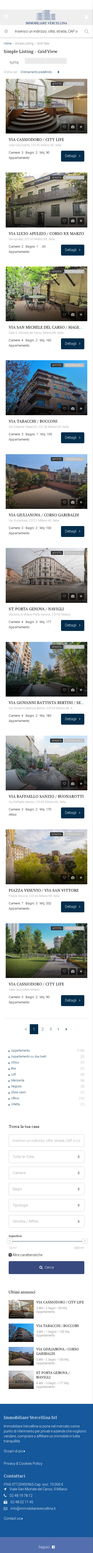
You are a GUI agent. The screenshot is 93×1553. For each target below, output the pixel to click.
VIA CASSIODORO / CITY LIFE (36, 139)
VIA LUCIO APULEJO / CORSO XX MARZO (46, 233)
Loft (13, 1074)
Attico (15, 1062)
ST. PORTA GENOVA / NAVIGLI (36, 609)
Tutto (14, 63)
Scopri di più (14, 1451)
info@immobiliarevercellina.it (33, 1508)
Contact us (13, 1518)
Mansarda (17, 1080)
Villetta (15, 1104)
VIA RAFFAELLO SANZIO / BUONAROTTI (46, 796)
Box (13, 1068)
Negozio (16, 1086)
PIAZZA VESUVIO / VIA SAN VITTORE (44, 890)
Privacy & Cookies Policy (23, 1463)
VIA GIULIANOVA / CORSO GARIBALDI (44, 515)
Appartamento (20, 1050)
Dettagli (71, 156)
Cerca (49, 1267)
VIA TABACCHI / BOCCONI (33, 421)
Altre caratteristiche (27, 1255)
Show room (18, 1092)
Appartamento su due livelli (28, 1056)
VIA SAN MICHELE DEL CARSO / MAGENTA (48, 327)
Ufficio (15, 1098)
